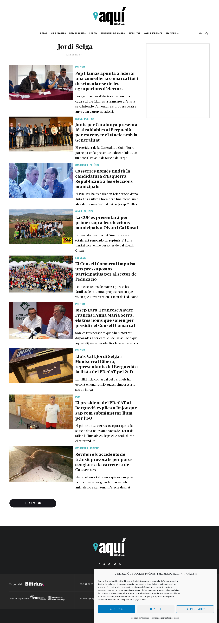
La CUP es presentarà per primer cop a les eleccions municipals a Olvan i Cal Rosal (106, 222)
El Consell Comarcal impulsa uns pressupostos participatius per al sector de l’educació (106, 272)
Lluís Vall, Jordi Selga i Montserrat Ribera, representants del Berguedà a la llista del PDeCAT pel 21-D (106, 364)
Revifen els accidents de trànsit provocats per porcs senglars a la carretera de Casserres (103, 462)
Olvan (78, 211)
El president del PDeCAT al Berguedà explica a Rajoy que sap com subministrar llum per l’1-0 (106, 411)
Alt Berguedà (58, 33)
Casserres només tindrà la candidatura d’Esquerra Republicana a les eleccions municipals (104, 179)
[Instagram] (109, 564)
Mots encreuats (153, 33)
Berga (43, 33)
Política (80, 67)
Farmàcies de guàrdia (113, 33)
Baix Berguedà (77, 33)
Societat (94, 448)
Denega (155, 609)
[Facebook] (99, 564)
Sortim (93, 33)
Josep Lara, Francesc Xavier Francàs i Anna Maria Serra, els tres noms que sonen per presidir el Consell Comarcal (105, 318)
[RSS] (119, 564)
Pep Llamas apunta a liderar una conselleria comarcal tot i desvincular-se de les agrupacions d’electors (106, 81)
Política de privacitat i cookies (165, 618)
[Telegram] (114, 564)
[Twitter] (104, 564)
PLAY (77, 396)
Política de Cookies (140, 618)
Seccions (171, 33)
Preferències (195, 609)
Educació (80, 257)
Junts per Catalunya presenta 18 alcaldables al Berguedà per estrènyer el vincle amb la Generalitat (106, 132)
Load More (33, 503)
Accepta (116, 609)
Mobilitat (134, 33)
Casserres (81, 165)
